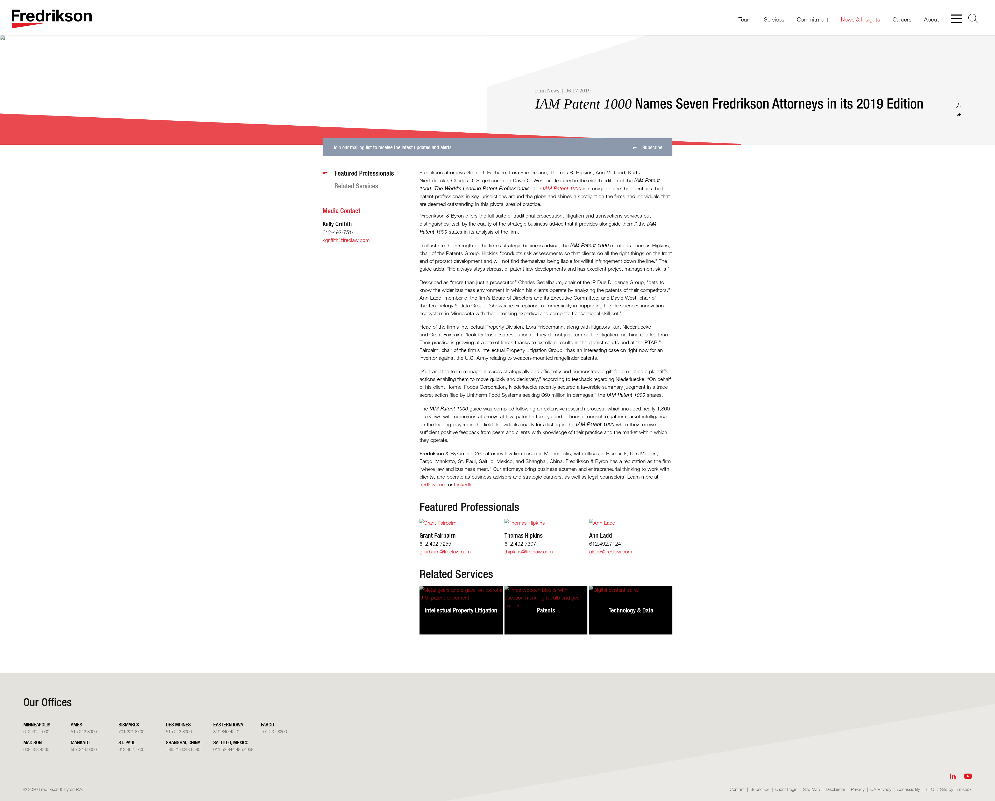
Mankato (80, 742)
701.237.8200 (274, 731)
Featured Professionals (469, 507)
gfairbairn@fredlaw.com (445, 552)
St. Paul (127, 742)
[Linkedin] (953, 776)
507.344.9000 (84, 749)
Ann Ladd (600, 535)
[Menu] (956, 19)
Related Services (456, 574)
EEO (930, 789)
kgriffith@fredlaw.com (346, 240)
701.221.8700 (131, 731)
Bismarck (128, 724)
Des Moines (178, 724)
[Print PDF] (958, 105)
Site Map (811, 789)
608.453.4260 (36, 749)
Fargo (267, 724)
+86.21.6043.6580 (183, 749)
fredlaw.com (433, 484)
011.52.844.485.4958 (233, 749)
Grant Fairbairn (438, 535)
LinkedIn (463, 484)
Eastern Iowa (228, 724)
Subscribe (760, 789)
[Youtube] (968, 776)
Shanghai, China (183, 742)
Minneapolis (36, 724)
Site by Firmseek (956, 789)
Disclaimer (835, 789)
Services (774, 19)
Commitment (812, 19)
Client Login (786, 789)
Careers (902, 19)
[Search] (973, 18)
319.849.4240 (226, 731)
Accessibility (908, 789)
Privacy (858, 789)
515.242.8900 (84, 731)
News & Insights (860, 19)
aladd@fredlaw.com (610, 552)
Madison (32, 742)
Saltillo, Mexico (230, 742)
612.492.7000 (36, 731)
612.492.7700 (131, 749)
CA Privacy (880, 789)
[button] (958, 115)
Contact (737, 789)
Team (744, 19)
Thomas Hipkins (523, 535)
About (931, 19)
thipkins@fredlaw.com (528, 552)
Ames (76, 724)
